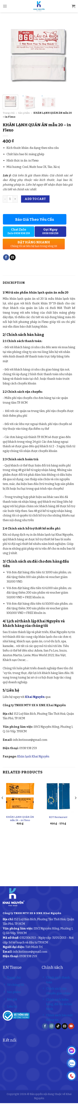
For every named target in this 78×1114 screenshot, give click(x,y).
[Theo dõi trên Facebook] (45, 1026)
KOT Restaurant (58, 817)
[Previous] (8, 56)
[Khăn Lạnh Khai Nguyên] (39, 6)
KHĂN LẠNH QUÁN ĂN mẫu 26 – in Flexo (20, 818)
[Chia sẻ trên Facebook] (6, 257)
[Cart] (73, 6)
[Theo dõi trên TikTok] (58, 1026)
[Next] (69, 56)
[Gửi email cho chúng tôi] (65, 1026)
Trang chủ (9, 112)
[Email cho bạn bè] (13, 257)
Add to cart (35, 199)
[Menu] (5, 6)
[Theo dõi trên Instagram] (52, 1026)
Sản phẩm (24, 112)
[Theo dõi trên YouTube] (71, 1026)
